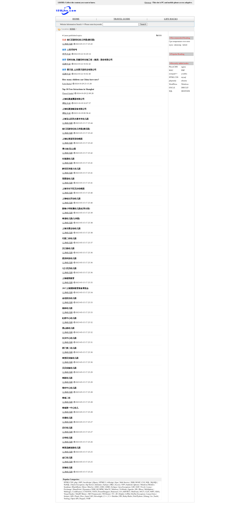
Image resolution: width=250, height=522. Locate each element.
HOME (75, 19)
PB (120, 496)
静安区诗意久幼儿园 (71, 169)
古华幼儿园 (67, 438)
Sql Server (90, 485)
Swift (156, 496)
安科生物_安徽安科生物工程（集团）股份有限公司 (87, 60)
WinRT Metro (81, 494)
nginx (183, 67)
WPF (152, 492)
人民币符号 (69, 50)
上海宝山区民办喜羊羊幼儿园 (75, 119)
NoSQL (67, 485)
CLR (147, 492)
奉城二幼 (66, 398)
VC (113, 494)
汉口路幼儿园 (68, 248)
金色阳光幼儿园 (69, 298)
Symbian (67, 487)
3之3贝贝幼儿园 (69, 268)
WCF (142, 492)
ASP (80, 482)
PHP (183, 70)
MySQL (154, 482)
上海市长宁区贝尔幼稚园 (73, 189)
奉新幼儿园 (67, 378)
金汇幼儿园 (67, 458)
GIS (133, 487)
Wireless (115, 489)
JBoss (141, 489)
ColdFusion (77, 492)
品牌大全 (66, 64)
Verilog (67, 498)
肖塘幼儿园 (67, 418)
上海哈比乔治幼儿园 (71, 199)
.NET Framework (94, 494)
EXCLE (172, 87)
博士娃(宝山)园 (69, 149)
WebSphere (148, 489)
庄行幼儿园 (67, 428)
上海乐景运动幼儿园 (71, 228)
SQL (147, 482)
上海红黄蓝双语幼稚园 (72, 139)
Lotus (149, 487)
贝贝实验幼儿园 (69, 368)
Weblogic (67, 492)
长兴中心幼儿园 (69, 338)
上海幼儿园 (67, 44)
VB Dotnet (106, 494)
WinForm (134, 492)
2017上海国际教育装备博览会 (75, 288)
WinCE (107, 489)
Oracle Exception (77, 485)
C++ (105, 496)
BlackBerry (76, 487)
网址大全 (66, 103)
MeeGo (90, 487)
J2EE (97, 487)
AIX (71, 496)
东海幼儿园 (67, 468)
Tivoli (142, 487)
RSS (160, 35)
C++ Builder (113, 496)
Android (129, 485)
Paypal (82, 498)
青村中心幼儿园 (69, 388)
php (75, 482)
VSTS (94, 492)
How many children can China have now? (80, 80)
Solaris (66, 496)
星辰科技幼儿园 (69, 258)
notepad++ (173, 74)
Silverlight (98, 496)
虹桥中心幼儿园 (69, 318)
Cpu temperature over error (179, 41)
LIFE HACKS (171, 19)
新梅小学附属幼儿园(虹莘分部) (76, 209)
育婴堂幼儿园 (68, 179)
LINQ (127, 494)
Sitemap (148, 2)
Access (117, 485)
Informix (98, 485)
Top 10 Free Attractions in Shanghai (78, 89)
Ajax (116, 482)
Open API (74, 498)
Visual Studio (69, 494)
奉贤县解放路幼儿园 (71, 448)
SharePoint (77, 489)
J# (116, 494)
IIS (136, 489)
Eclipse (114, 487)
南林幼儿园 (67, 308)
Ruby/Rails (127, 496)
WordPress (173, 84)
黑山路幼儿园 (68, 328)
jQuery (95, 482)
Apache (131, 489)
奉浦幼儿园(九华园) (71, 218)
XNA (157, 492)
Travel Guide (68, 93)
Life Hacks (67, 84)
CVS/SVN (87, 492)
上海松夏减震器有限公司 (73, 99)
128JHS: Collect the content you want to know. (67, 10)
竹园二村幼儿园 (69, 238)
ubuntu (184, 81)
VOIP (88, 498)
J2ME (107, 487)
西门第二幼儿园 (69, 348)
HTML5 (102, 482)
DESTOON (185, 91)
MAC (171, 70)
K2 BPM (100, 489)
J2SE (102, 487)
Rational (114, 492)
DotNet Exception (138, 494)
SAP (137, 487)
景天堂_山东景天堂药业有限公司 (79, 70)
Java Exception (124, 487)
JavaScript (87, 482)
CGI (143, 482)
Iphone (136, 485)
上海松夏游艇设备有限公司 (74, 109)
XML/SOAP (135, 482)
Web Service (124, 482)
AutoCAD (89, 496)
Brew (84, 487)
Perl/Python (138, 496)
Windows (185, 84)
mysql (183, 77)
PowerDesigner (104, 492)
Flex (82, 496)
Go (151, 496)
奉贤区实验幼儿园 (70, 358)
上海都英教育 (68, 278)
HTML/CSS (68, 482)
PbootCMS (173, 67)
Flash (77, 496)
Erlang (146, 496)
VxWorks (123, 489)
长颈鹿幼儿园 (68, 159)
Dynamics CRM (89, 489)
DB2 (112, 485)
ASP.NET (126, 492)
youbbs (184, 74)
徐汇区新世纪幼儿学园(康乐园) (78, 40)
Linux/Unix (151, 494)
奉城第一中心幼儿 (70, 408)
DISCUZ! (185, 87)
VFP (123, 485)
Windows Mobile (147, 485)
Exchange (68, 489)
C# (120, 492)
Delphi (121, 494)
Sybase (106, 485)
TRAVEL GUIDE (122, 19)
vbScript (110, 482)
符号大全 (66, 54)
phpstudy (172, 81)
